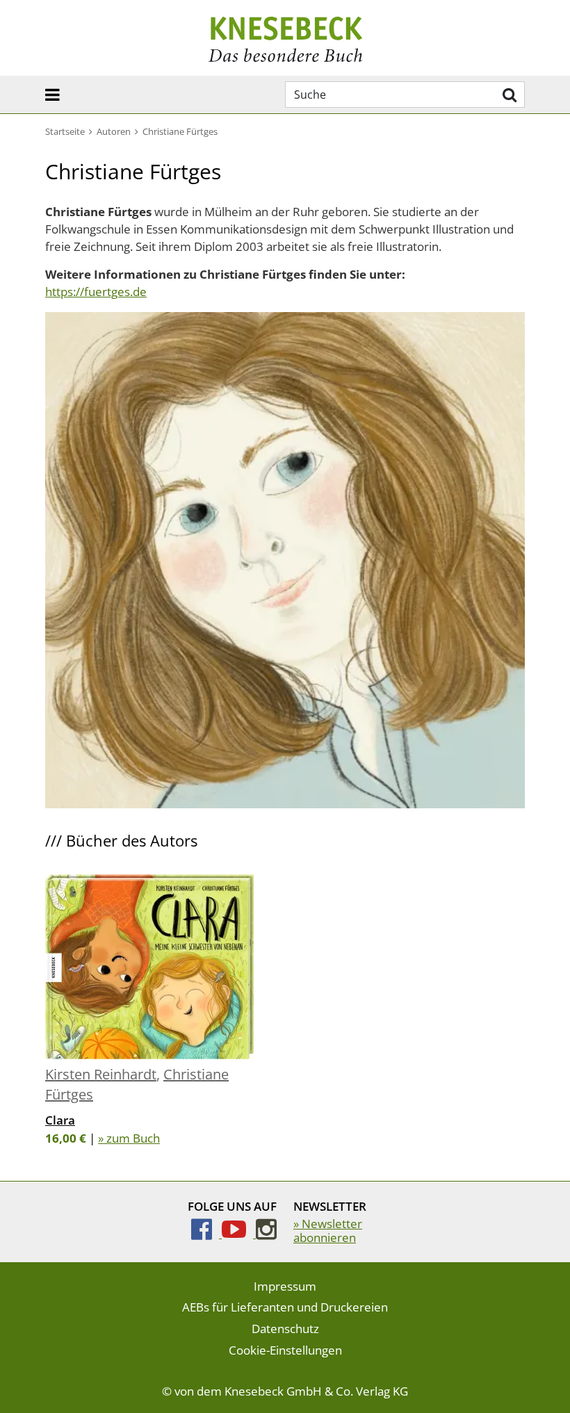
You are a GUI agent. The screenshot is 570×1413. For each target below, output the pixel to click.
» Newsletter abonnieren (327, 1230)
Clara (60, 1120)
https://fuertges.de (96, 292)
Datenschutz (285, 1329)
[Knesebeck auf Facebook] (206, 1233)
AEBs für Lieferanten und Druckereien (285, 1307)
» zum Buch (129, 1138)
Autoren (114, 131)
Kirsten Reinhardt (100, 1074)
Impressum (285, 1286)
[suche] (508, 94)
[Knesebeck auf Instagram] (266, 1233)
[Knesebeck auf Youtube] (239, 1233)
